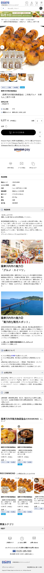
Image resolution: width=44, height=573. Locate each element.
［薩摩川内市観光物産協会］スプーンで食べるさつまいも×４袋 (8, 452)
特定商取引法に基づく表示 (34, 567)
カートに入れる (18, 132)
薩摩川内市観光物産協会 (9, 91)
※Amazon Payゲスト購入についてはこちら (15, 145)
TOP (2, 19)
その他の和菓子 (30, 19)
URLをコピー (33, 167)
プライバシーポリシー (8, 567)
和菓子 (22, 19)
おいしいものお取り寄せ (12, 19)
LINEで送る (10, 167)
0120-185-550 (23, 551)
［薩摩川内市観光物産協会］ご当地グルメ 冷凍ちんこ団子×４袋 (8, 501)
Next (41, 47)
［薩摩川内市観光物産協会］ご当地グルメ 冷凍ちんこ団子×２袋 (25, 501)
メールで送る (21, 167)
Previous (2, 47)
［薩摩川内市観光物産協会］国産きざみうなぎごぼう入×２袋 (25, 452)
